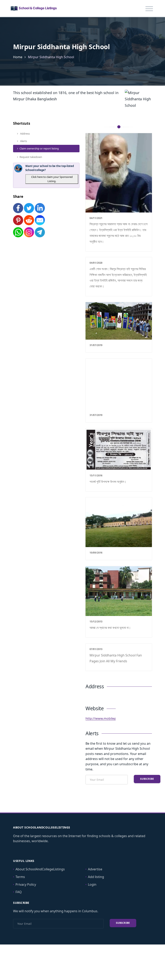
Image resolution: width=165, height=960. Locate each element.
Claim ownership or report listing (39, 148)
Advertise (95, 869)
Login (92, 884)
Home (17, 57)
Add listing (96, 877)
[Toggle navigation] (149, 9)
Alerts (23, 141)
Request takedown (31, 157)
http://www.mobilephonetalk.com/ (112, 718)
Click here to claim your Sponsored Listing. (52, 179)
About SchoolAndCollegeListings (40, 869)
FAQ (18, 892)
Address (25, 133)
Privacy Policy (25, 884)
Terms (20, 877)
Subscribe (147, 779)
